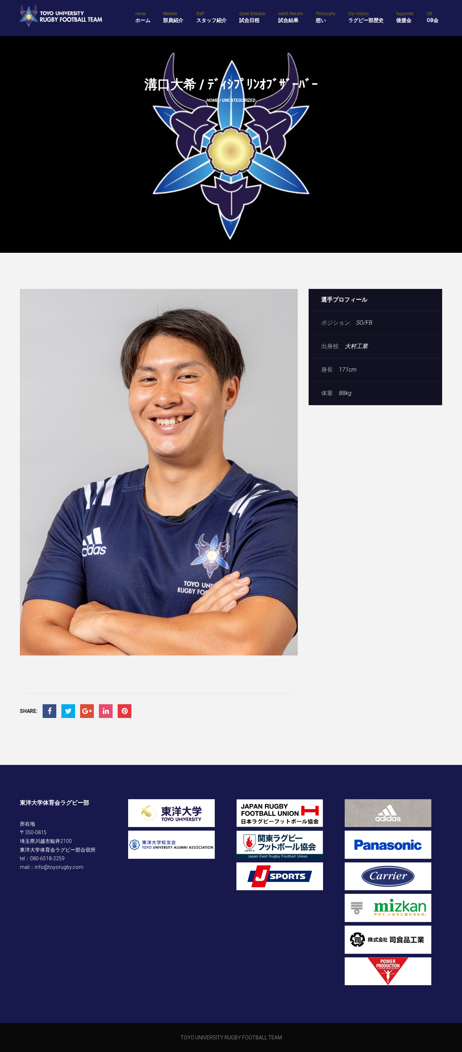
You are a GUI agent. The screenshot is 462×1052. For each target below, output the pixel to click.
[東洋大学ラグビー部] (61, 16)
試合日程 (252, 17)
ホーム (143, 17)
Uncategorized (239, 100)
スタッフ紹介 (211, 17)
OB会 (433, 17)
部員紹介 (173, 17)
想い (325, 17)
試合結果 (290, 17)
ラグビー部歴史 (366, 17)
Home (212, 100)
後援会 (405, 17)
